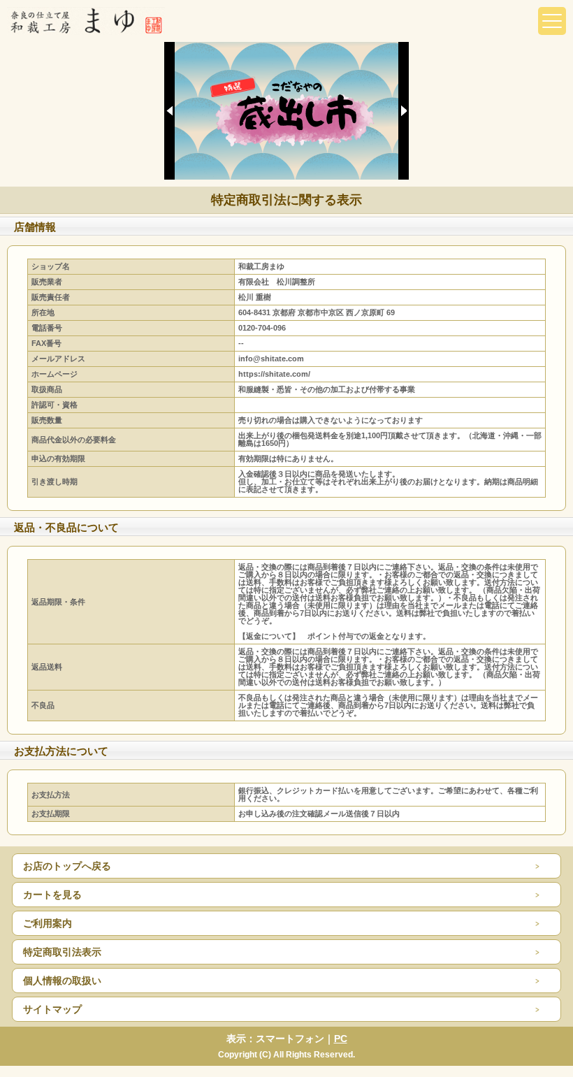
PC (340, 1038)
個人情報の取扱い (62, 980)
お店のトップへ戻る (67, 866)
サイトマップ (52, 1009)
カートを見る (52, 894)
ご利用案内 (47, 923)
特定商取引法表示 (62, 951)
